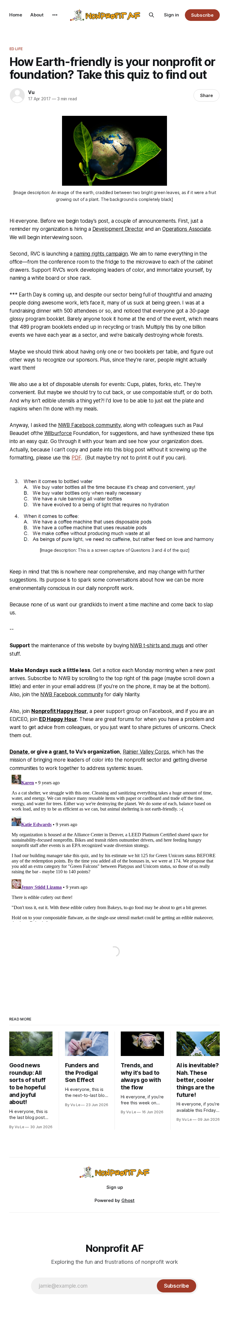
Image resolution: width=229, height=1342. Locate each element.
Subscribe (202, 15)
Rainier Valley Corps (146, 752)
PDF (76, 458)
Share (206, 95)
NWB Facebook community (71, 694)
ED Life (16, 48)
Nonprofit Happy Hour (59, 711)
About (37, 15)
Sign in (171, 15)
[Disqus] (114, 847)
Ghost (127, 1200)
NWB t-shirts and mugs (156, 645)
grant (60, 752)
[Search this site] (151, 15)
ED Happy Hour (58, 719)
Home (15, 15)
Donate (19, 752)
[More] (55, 15)
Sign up (114, 1187)
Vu (31, 92)
